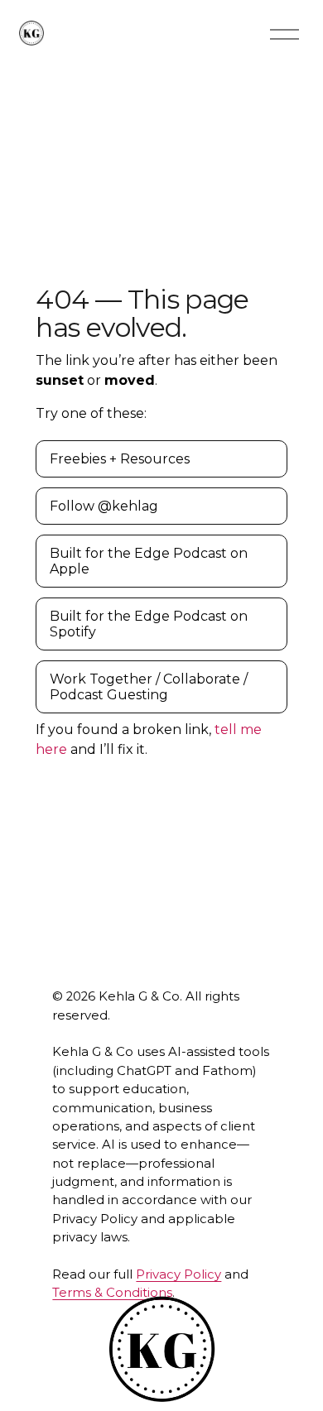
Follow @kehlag (104, 506)
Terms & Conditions (112, 1292)
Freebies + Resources (120, 459)
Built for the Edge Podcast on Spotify (149, 624)
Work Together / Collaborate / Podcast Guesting (149, 687)
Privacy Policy (178, 1274)
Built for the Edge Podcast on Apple (149, 561)
